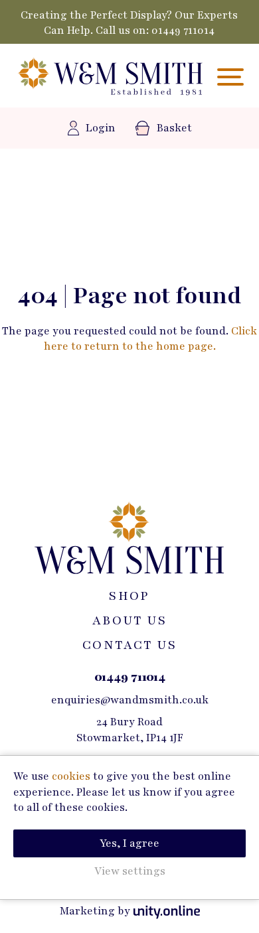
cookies (71, 776)
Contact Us (129, 645)
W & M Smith (109, 77)
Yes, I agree (129, 843)
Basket (174, 128)
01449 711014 (183, 30)
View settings (129, 871)
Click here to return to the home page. (151, 339)
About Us (129, 620)
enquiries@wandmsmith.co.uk (130, 700)
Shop (129, 596)
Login (101, 128)
